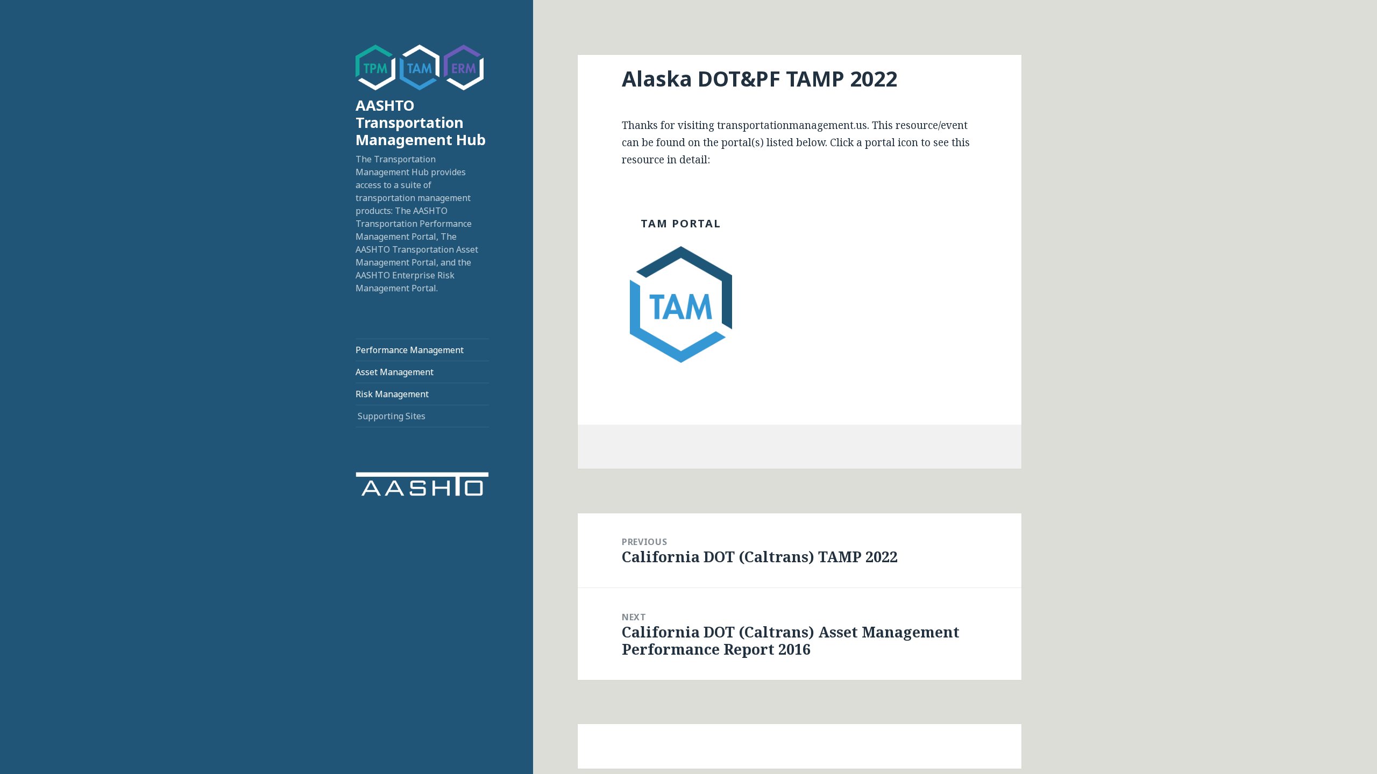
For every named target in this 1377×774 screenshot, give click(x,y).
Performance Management (410, 350)
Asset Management (395, 372)
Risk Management (392, 394)
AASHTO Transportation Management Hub (421, 122)
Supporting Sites (391, 416)
